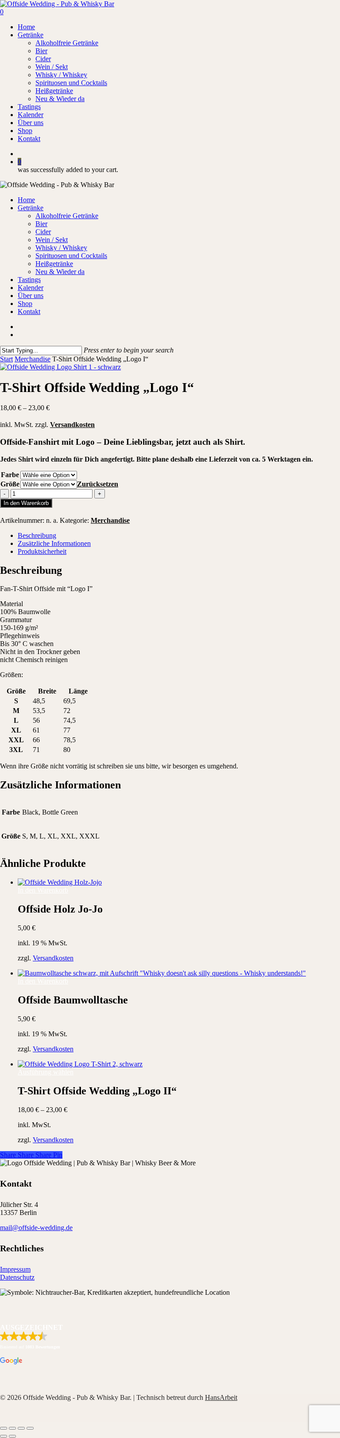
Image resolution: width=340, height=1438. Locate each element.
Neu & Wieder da (60, 271)
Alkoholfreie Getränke (66, 215)
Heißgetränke (54, 263)
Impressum (15, 1269)
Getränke (30, 208)
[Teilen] (21, 1428)
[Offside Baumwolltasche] (162, 973)
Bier (41, 223)
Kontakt (29, 311)
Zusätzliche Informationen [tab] (54, 543)
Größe (9, 484)
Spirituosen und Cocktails (71, 255)
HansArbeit (221, 1397)
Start (6, 359)
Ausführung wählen (45, 1072)
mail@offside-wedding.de (36, 1227)
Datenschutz (17, 1277)
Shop (25, 303)
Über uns (30, 295)
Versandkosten (72, 424)
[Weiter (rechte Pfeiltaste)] (12, 1436)
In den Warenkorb (26, 503)
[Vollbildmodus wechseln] (12, 1428)
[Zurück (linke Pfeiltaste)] (3, 1436)
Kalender (30, 287)
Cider (43, 231)
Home (26, 200)
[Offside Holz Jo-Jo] (60, 882)
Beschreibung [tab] (37, 535)
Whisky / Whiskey (61, 247)
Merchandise (32, 359)
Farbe (10, 474)
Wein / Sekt (51, 239)
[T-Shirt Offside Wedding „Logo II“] (80, 1064)
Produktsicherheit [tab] (42, 551)
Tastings (29, 279)
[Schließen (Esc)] (30, 1428)
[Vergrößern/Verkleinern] (3, 1428)
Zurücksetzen (97, 484)
